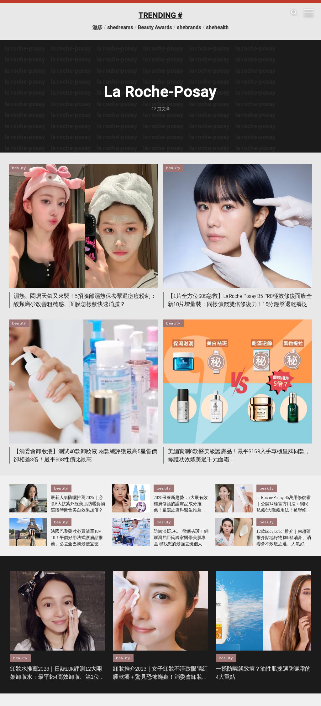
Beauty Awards (155, 27)
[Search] (293, 13)
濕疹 (97, 27)
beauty (19, 168)
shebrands (189, 27)
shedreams (120, 27)
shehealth (217, 27)
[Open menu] (308, 12)
